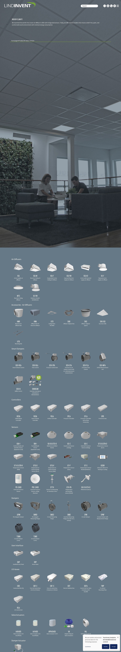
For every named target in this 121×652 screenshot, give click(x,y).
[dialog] (101, 642)
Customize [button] (88, 646)
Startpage (14, 41)
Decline (106, 646)
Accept (114, 646)
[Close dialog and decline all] (118, 636)
